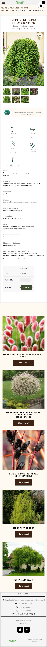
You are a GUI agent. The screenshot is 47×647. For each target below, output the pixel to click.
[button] (40, 35)
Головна (5, 8)
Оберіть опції (23, 363)
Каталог (15, 8)
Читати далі (23, 482)
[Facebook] (20, 630)
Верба (13, 10)
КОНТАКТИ (23, 594)
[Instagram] (27, 630)
